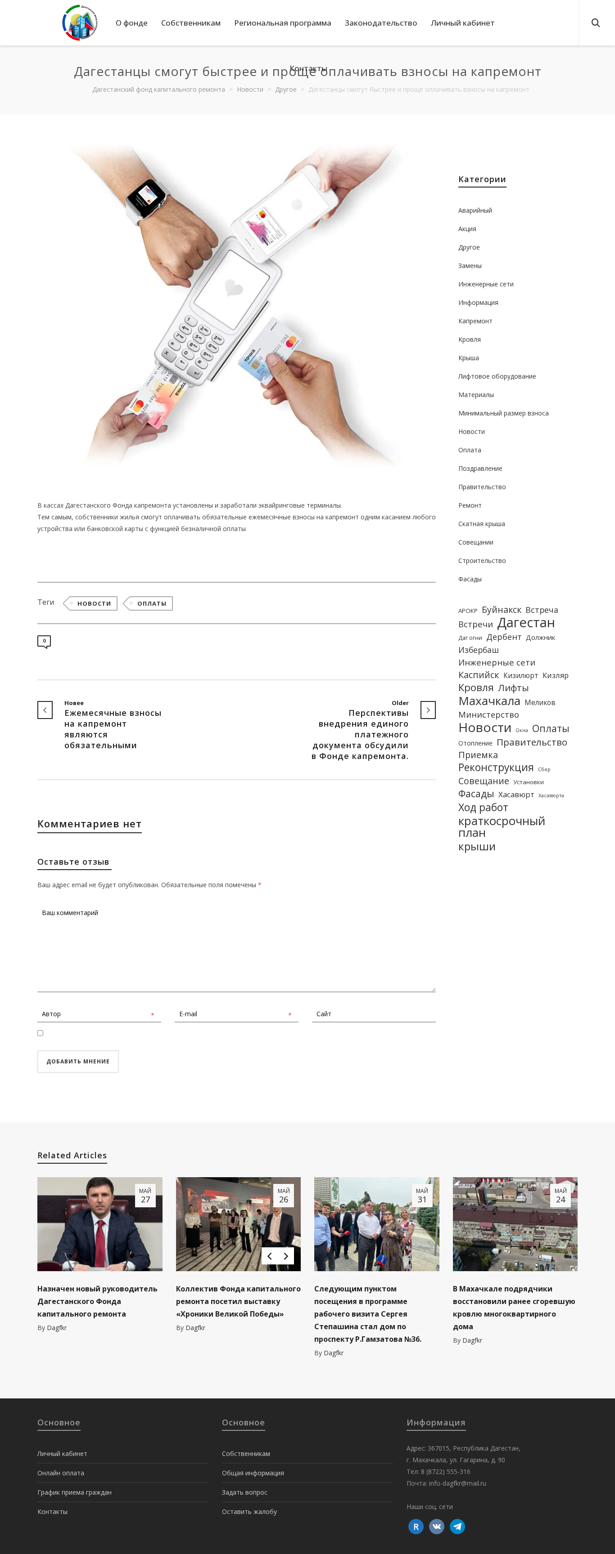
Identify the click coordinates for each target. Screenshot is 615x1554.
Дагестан (526, 622)
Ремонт (470, 505)
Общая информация (253, 1473)
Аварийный (475, 210)
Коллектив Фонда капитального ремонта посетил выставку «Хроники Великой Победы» (238, 1301)
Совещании (475, 542)
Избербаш (478, 649)
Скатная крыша (481, 523)
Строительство (482, 560)
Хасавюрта (551, 795)
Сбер (544, 769)
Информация (478, 302)
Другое (469, 247)
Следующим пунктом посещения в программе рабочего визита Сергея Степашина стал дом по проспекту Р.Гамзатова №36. (367, 1314)
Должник (540, 637)
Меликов (540, 702)
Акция (467, 228)
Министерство (488, 714)
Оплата (469, 450)
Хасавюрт (516, 794)
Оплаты (152, 603)
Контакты (52, 1511)
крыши (477, 846)
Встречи (475, 624)
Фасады (470, 579)
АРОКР (468, 611)
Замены (470, 265)
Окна (522, 730)
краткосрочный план (501, 826)
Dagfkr (57, 1327)
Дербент (504, 636)
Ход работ (483, 807)
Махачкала (489, 700)
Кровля (469, 339)
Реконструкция (496, 767)
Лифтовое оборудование (497, 376)
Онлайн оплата (60, 1473)
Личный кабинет (62, 1453)
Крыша (468, 357)
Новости (94, 603)
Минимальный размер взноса (503, 413)
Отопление (475, 743)
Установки (528, 782)
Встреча (541, 609)
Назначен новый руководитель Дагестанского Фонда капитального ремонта (97, 1301)
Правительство (482, 486)
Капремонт (475, 321)
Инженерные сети (486, 284)
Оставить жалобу (249, 1511)
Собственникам (246, 1453)
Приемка (478, 755)
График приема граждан (74, 1492)
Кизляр (556, 675)
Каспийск (478, 675)
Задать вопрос (244, 1492)
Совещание (483, 781)
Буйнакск (501, 610)
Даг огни (470, 638)
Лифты (513, 687)
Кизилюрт (520, 675)
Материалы (476, 394)
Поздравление (480, 468)
